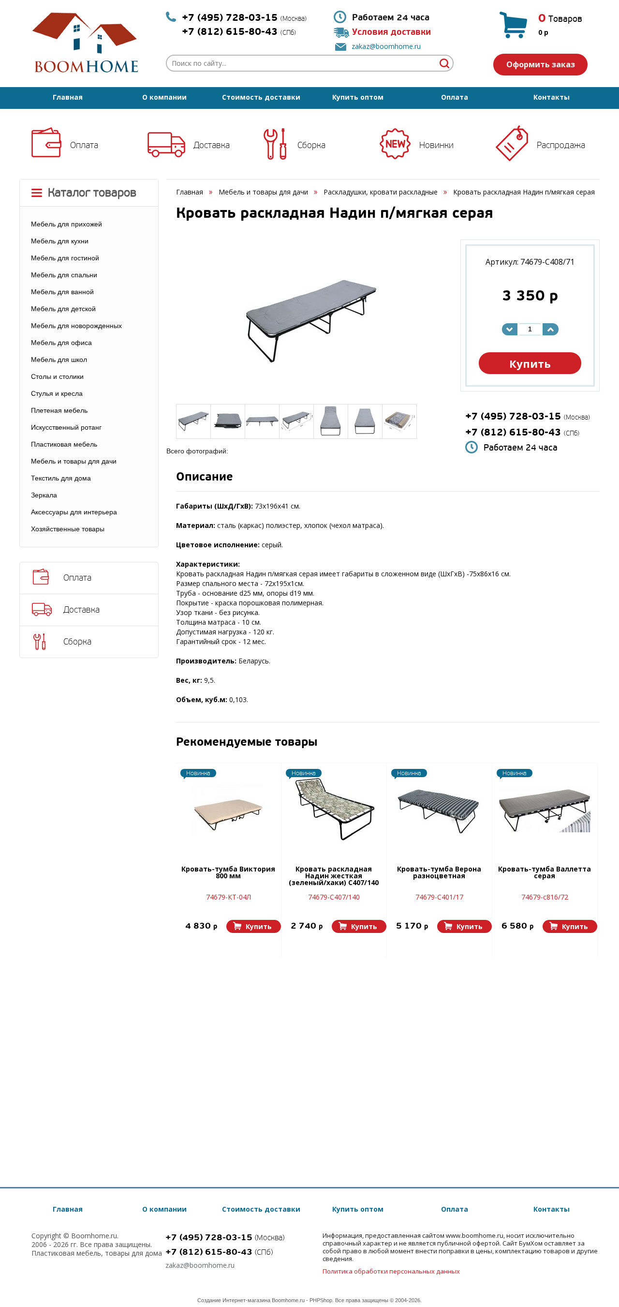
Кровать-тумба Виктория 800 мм (228, 873)
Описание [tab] (204, 477)
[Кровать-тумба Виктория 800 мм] (228, 810)
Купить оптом (357, 97)
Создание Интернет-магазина (233, 1300)
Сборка (311, 145)
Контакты (551, 97)
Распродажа (561, 145)
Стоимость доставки (261, 97)
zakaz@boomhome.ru (386, 46)
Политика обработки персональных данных (391, 1271)
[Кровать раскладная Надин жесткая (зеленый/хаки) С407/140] (334, 810)
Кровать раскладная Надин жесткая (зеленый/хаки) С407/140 (334, 876)
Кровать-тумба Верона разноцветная (439, 873)
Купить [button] (530, 363)
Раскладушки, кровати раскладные (381, 191)
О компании (164, 97)
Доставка (211, 145)
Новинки (436, 145)
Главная (68, 97)
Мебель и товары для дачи (263, 191)
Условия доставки (391, 32)
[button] (253, 926)
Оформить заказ (540, 64)
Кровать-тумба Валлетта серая (544, 873)
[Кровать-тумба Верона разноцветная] (439, 810)
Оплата (454, 97)
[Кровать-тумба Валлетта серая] (544, 810)
